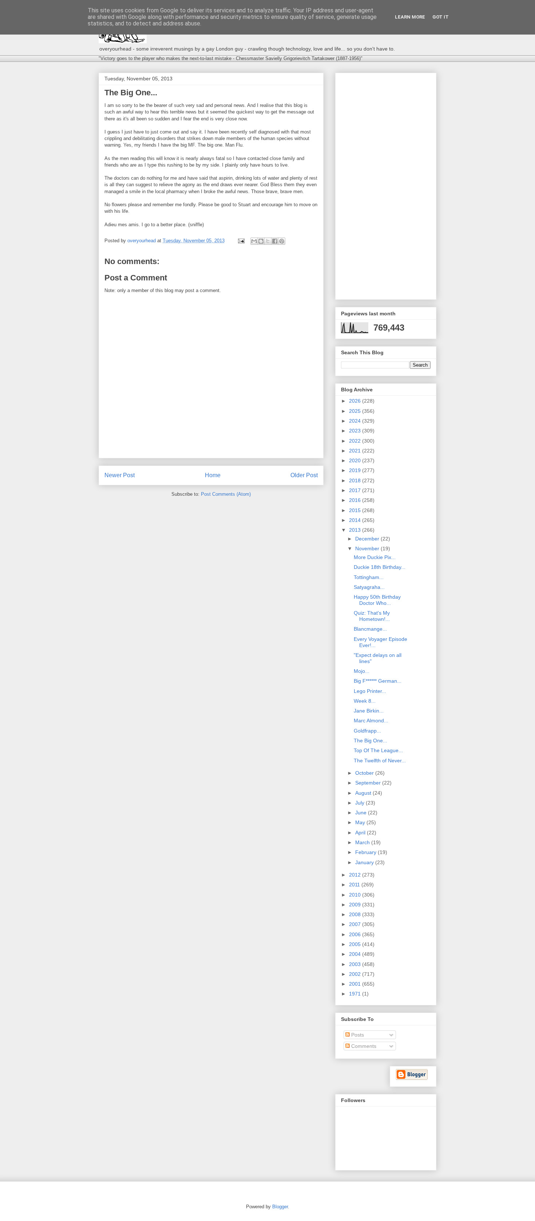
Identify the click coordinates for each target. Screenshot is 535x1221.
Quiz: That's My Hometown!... (372, 616)
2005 (355, 944)
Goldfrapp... (367, 731)
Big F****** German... (377, 681)
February (366, 852)
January (365, 862)
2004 (355, 954)
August (364, 793)
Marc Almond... (371, 720)
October (365, 773)
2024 (355, 421)
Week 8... (365, 701)
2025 (355, 411)
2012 (355, 875)
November (368, 548)
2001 (355, 984)
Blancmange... (370, 629)
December (368, 539)
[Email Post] (240, 240)
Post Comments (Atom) (226, 494)
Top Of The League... (378, 750)
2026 (355, 401)
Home (213, 475)
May (360, 822)
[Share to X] (268, 241)
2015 (355, 510)
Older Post (304, 475)
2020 (355, 460)
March (363, 842)
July (360, 803)
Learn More (410, 17)
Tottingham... (369, 577)
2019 (355, 470)
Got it (440, 17)
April (361, 832)
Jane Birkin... (369, 711)
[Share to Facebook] (274, 241)
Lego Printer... (370, 691)
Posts (357, 1035)
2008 (355, 914)
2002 (355, 974)
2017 (355, 490)
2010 (355, 895)
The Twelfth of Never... (380, 760)
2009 (355, 904)
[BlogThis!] (261, 241)
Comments (363, 1046)
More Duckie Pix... (375, 557)
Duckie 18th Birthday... (379, 567)
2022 (355, 441)
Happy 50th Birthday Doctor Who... (377, 600)
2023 (355, 431)
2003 (355, 964)
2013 (355, 530)
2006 (355, 934)
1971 (355, 994)
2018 (355, 480)
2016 (355, 500)
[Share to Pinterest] (281, 241)
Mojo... (361, 671)
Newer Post (119, 475)
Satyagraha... (369, 587)
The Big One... (370, 740)
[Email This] (254, 241)
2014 (355, 520)
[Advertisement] (386, 185)
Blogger (280, 1206)
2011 (355, 884)
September (368, 783)
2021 (355, 451)
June (361, 812)
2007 (355, 924)
